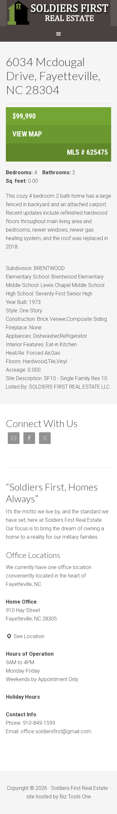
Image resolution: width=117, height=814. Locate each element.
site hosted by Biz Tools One (58, 796)
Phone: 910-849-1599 (30, 723)
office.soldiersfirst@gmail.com (55, 731)
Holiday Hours (23, 697)
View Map (27, 134)
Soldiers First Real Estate (58, 13)
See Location (28, 636)
